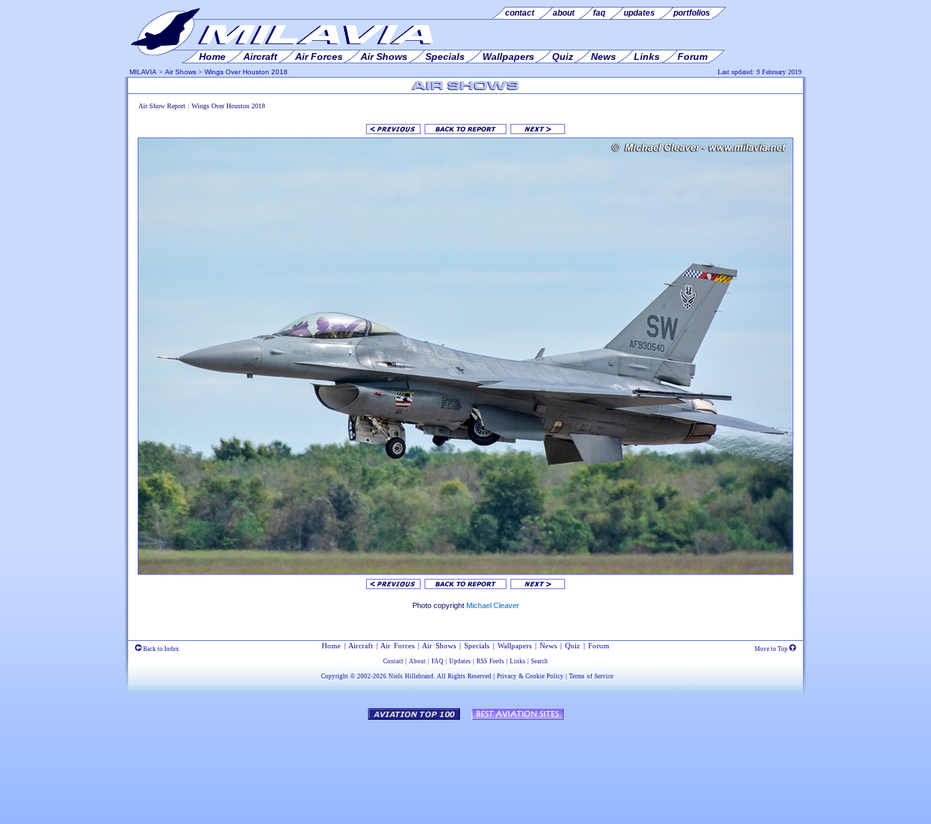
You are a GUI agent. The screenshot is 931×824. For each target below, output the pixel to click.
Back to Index (160, 649)
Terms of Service (591, 676)
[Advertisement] (465, 765)
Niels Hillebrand (410, 676)
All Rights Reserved (464, 676)
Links (517, 661)
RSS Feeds (490, 661)
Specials (476, 645)
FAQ (437, 661)
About (417, 661)
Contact (393, 661)
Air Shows (180, 72)
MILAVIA (143, 72)
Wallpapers (515, 645)
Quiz (572, 645)
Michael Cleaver (492, 605)
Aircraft (360, 645)
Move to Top (771, 649)
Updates (460, 661)
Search (539, 661)
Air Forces (397, 645)
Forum (598, 645)
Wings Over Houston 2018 (246, 72)
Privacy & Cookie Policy (530, 676)
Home (331, 645)
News (548, 645)
